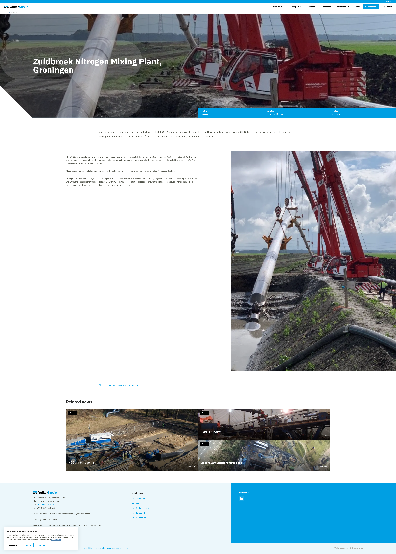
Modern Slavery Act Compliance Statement (112, 548)
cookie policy (56, 540)
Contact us (388, 1)
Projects (14, 12)
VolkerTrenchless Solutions (277, 114)
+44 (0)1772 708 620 (46, 504)
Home (6, 12)
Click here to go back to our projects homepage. (119, 385)
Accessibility (87, 548)
